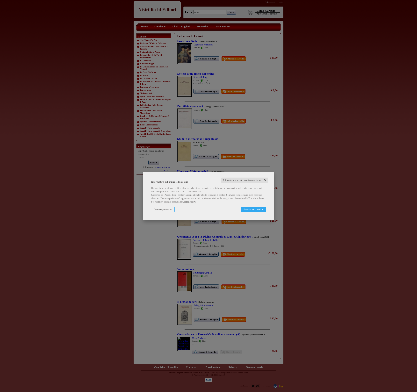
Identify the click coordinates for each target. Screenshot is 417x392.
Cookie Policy (188, 201)
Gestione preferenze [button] (163, 209)
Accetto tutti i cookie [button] (253, 209)
